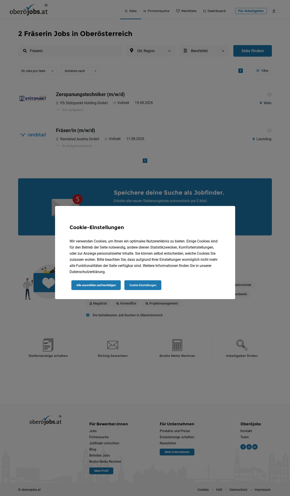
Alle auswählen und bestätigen (96, 285)
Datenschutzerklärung (87, 272)
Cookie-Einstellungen (142, 285)
